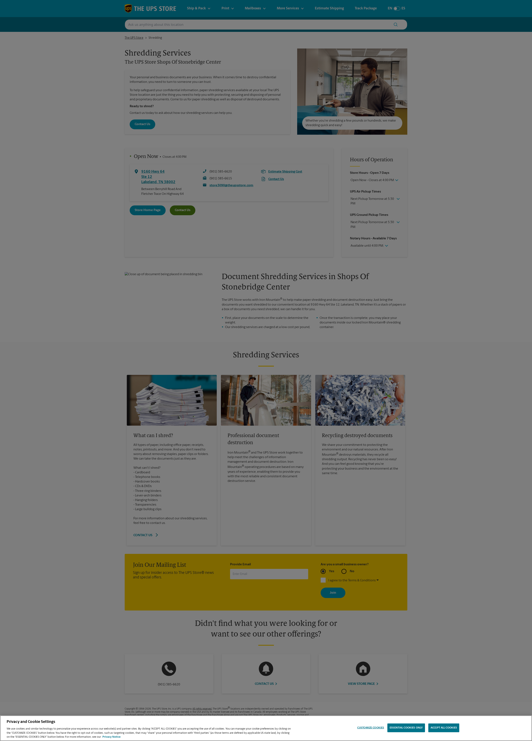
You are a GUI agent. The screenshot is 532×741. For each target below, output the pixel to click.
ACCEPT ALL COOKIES (444, 727)
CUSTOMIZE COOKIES (370, 727)
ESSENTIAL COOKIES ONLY (406, 727)
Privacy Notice (111, 736)
